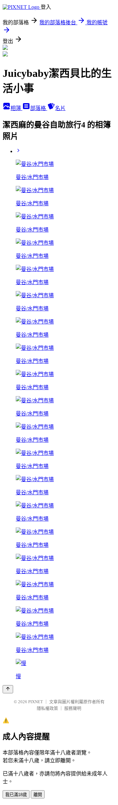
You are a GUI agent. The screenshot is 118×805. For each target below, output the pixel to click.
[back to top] (8, 689)
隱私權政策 (47, 708)
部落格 (38, 108)
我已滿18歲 (16, 794)
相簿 (16, 108)
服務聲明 (72, 708)
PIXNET (35, 701)
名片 (60, 108)
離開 (37, 794)
